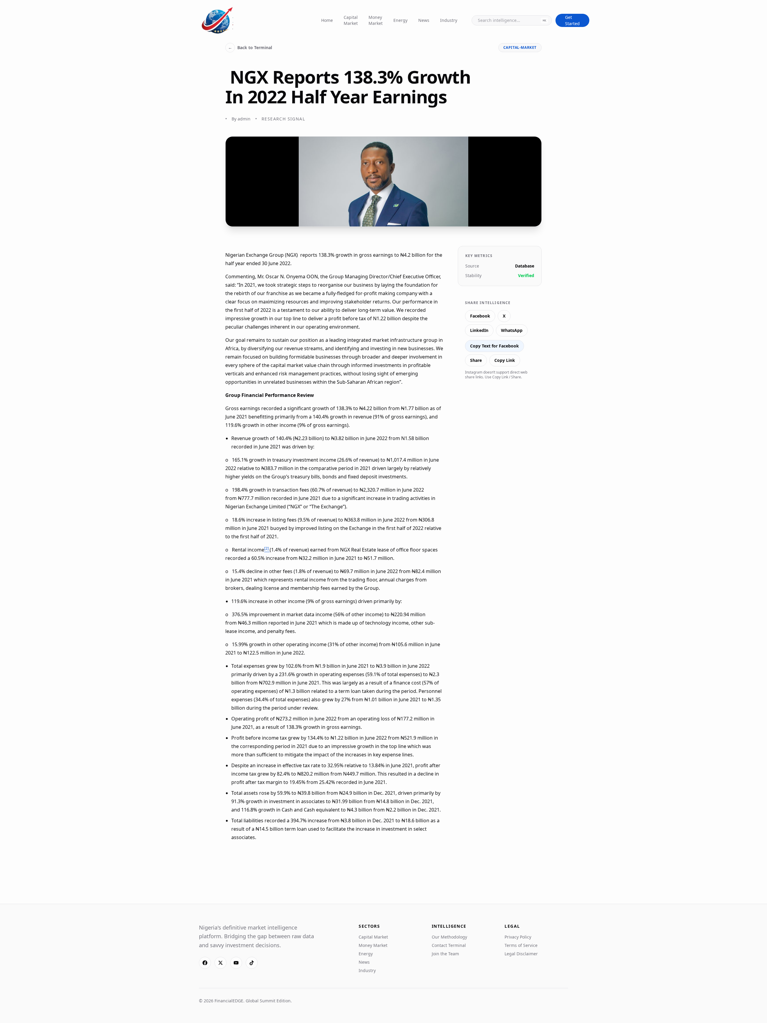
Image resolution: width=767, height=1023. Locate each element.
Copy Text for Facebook (494, 346)
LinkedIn (479, 330)
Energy (400, 20)
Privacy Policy (518, 937)
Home (327, 20)
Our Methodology (449, 937)
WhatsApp (512, 330)
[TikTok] (252, 963)
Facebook (480, 316)
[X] (221, 963)
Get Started (572, 20)
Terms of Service (521, 945)
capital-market (520, 47)
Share (476, 360)
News (423, 20)
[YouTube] (236, 963)
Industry (448, 20)
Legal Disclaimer (521, 953)
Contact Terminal (449, 945)
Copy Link (504, 360)
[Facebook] (205, 963)
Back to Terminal (250, 47)
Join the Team (445, 953)
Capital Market (351, 20)
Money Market (376, 20)
